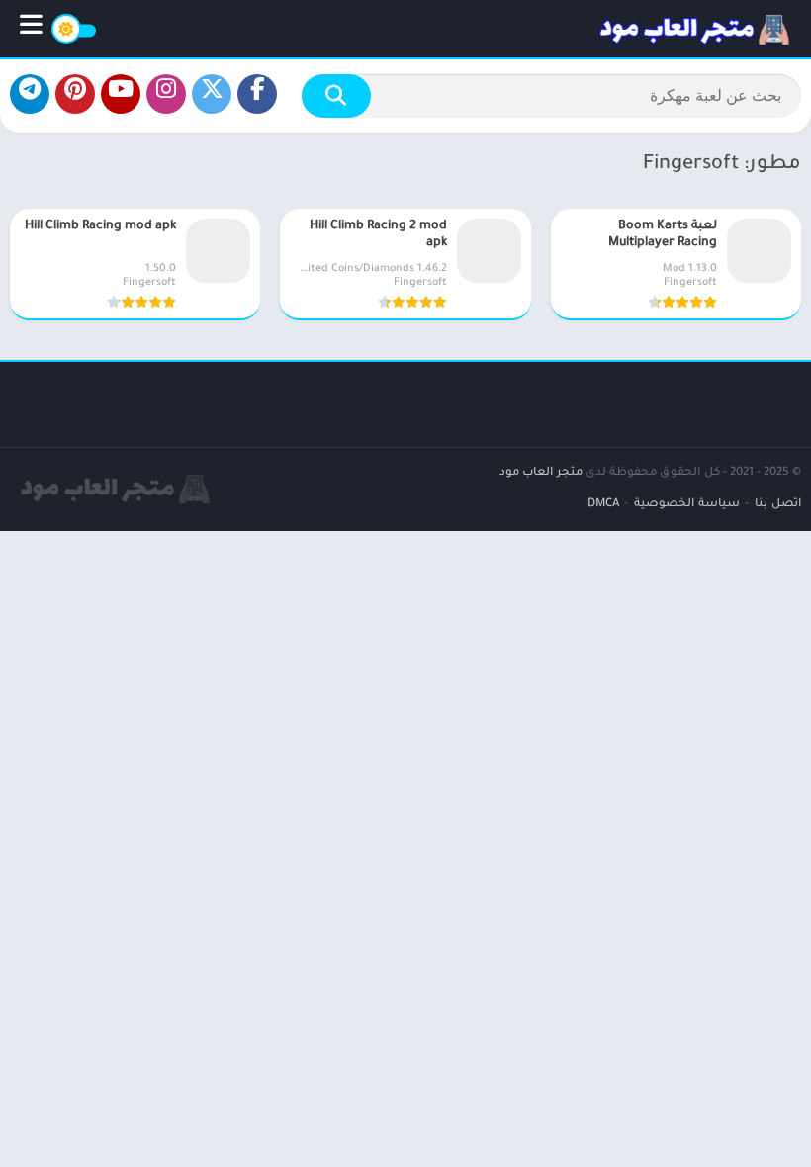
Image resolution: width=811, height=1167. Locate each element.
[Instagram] (166, 94)
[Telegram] (29, 94)
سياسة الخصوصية (687, 504)
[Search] (336, 96)
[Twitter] (211, 94)
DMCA (603, 504)
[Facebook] (257, 94)
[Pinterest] (75, 94)
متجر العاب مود (541, 473)
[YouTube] (120, 94)
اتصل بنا (778, 504)
